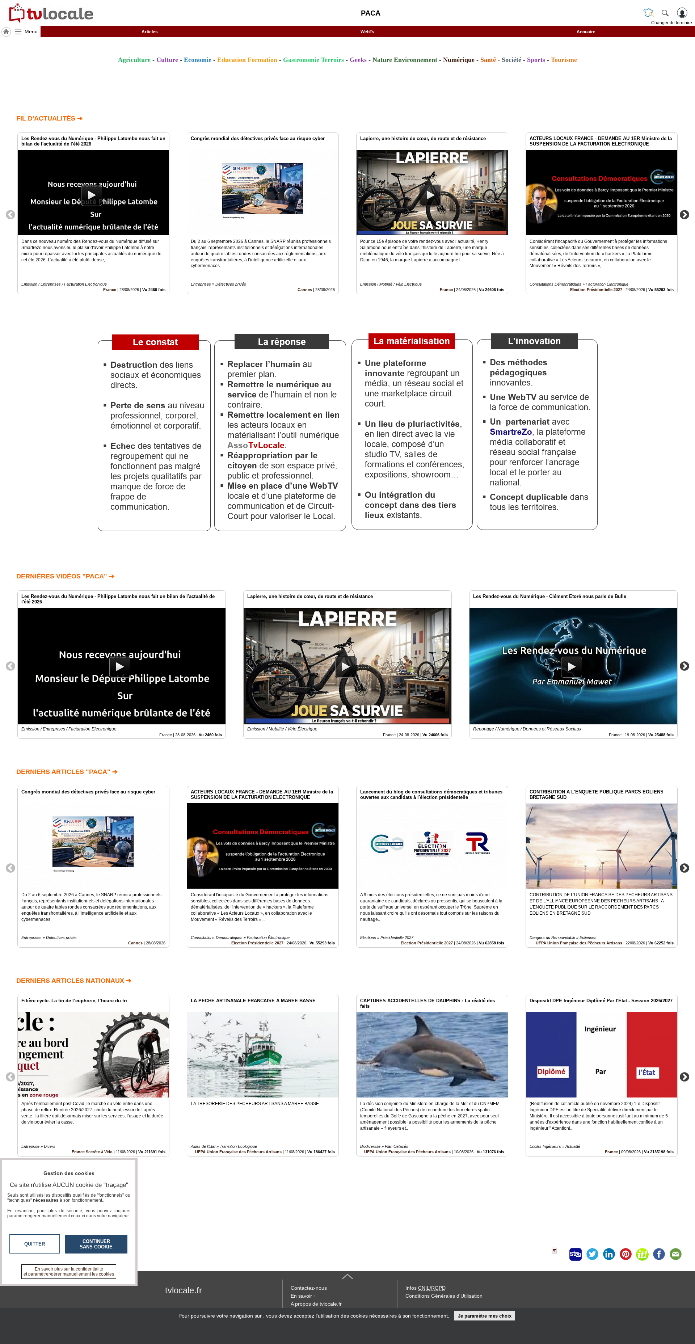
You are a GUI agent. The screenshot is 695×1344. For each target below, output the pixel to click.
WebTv (368, 31)
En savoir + (303, 1296)
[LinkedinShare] (609, 1254)
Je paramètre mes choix (484, 1316)
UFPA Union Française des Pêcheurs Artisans (579, 943)
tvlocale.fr (183, 1290)
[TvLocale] (50, 13)
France (109, 289)
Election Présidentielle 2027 (596, 289)
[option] (93, 213)
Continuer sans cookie (96, 1244)
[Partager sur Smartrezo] (575, 1254)
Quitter (34, 1244)
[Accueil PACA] (6, 32)
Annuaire (586, 31)
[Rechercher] (665, 12)
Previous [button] (10, 214)
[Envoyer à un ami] (675, 1254)
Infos (425, 1288)
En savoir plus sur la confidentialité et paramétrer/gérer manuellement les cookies (69, 1272)
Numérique (459, 59)
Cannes (305, 289)
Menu (31, 31)
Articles (150, 31)
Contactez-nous (309, 1288)
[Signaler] (559, 1254)
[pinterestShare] (625, 1254)
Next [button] (684, 214)
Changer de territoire (671, 22)
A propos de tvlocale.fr (316, 1304)
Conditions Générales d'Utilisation (444, 1296)
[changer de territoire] (648, 12)
